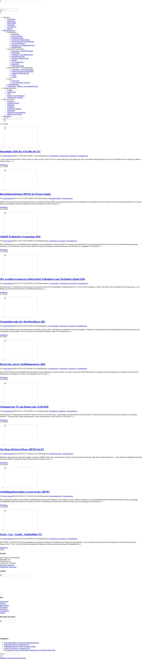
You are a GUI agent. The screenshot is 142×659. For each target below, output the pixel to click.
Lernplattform (4, 611)
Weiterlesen (4, 165)
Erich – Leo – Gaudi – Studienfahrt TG (21, 534)
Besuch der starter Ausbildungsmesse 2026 (22, 364)
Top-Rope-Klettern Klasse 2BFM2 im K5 (22, 449)
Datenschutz (12, 658)
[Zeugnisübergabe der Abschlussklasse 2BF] (20, 317)
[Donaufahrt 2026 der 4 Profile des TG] (20, 147)
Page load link (21, 658)
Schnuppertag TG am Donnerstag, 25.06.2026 (24, 406)
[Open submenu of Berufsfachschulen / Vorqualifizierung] (33, 68)
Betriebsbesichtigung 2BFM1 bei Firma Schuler (25, 194)
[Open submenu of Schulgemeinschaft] (16, 88)
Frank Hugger (7, 156)
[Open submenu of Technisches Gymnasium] (24, 49)
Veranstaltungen (82, 156)
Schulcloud (3, 609)
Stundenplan (4, 601)
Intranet (2, 613)
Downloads (4, 607)
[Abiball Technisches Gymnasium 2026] (20, 232)
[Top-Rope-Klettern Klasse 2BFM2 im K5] (20, 445)
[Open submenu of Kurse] (12, 79)
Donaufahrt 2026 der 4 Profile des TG (20, 151)
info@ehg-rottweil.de (7, 565)
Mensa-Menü (4, 605)
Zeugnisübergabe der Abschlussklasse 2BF (22, 321)
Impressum (3, 658)
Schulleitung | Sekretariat (8, 567)
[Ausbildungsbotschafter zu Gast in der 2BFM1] (20, 487)
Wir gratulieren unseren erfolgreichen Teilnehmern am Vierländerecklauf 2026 (42, 279)
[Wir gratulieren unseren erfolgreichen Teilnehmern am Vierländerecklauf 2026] (20, 274)
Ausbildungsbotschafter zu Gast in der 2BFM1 (25, 491)
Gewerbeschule (54, 156)
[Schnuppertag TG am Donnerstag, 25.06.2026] (20, 402)
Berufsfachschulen (55, 198)
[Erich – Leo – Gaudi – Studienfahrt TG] (20, 530)
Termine (2, 603)
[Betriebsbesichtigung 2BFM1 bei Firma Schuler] (20, 189)
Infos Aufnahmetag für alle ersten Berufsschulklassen (21, 643)
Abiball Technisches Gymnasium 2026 (20, 236)
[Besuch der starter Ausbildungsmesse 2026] (20, 360)
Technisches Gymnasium (68, 156)
